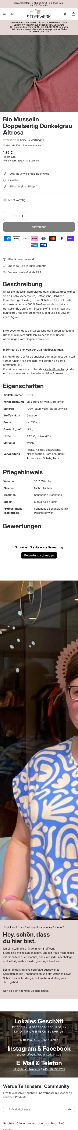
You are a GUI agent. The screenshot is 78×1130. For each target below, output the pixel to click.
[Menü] (4, 14)
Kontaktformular (54, 369)
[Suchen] (12, 14)
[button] (11, 140)
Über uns (43, 1123)
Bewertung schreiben (39, 555)
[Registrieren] (69, 1109)
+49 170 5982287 (54, 1069)
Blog (54, 1123)
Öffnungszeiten (25, 1123)
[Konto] (65, 14)
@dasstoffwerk (26, 1054)
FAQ (61, 1123)
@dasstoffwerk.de (49, 1054)
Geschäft (8, 1123)
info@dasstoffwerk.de (26, 1069)
